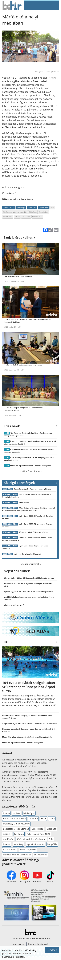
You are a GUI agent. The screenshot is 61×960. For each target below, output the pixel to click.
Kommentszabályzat (38, 944)
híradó (6, 813)
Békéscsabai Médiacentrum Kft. (15, 212)
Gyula (52, 818)
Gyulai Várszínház (35, 844)
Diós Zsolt (33, 212)
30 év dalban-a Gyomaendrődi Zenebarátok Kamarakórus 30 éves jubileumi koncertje (28, 509)
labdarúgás (29, 813)
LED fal (17, 216)
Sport (12, 207)
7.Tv (51, 839)
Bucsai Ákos (43, 212)
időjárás (7, 834)
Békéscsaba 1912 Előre (14, 818)
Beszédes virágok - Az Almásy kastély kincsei (32, 489)
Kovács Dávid (37, 216)
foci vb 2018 (7, 216)
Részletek (19, 956)
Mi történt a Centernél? (14, 605)
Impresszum (19, 944)
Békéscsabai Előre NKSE (38, 834)
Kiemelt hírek (43, 207)
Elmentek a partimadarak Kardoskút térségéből (30, 465)
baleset (6, 844)
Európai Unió (40, 854)
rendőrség (8, 839)
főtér (52, 207)
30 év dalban (24, 502)
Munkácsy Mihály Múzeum (16, 823)
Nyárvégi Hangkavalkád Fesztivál (27, 554)
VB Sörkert (26, 216)
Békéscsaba (32, 207)
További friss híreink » (30, 471)
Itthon (5, 207)
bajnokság (18, 844)
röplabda (33, 818)
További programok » (30, 564)
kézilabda (19, 834)
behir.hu (55, 72)
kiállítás (16, 813)
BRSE (43, 818)
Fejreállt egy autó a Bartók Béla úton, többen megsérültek (28, 591)
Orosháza (51, 828)
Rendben (52, 950)
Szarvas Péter (9, 849)
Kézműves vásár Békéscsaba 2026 (33, 532)
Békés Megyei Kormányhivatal (31, 839)
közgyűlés (52, 844)
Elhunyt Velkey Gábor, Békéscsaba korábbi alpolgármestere (29, 578)
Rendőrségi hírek (28, 849)
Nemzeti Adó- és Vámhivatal (17, 854)
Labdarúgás (20, 207)
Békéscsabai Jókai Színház (16, 828)
